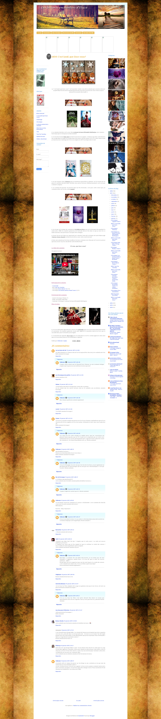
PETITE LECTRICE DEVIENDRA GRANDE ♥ (116, 394)
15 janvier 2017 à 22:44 (66, 384)
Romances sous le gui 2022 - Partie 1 (115, 354)
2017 (111, 193)
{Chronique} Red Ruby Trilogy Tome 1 (115, 244)
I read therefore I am (115, 388)
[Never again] (62, 52)
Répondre (58, 356)
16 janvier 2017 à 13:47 (76, 610)
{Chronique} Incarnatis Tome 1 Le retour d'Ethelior (114, 285)
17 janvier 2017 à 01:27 (73, 595)
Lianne (57, 418)
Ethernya (58, 645)
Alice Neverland (114, 342)
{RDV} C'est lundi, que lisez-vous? (115, 225)
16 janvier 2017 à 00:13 (67, 449)
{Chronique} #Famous (114, 229)
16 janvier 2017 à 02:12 (73, 489)
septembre (114, 201)
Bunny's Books (60, 621)
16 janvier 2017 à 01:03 (67, 500)
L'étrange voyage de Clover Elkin (115, 348)
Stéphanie (58, 574)
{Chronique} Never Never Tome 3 (115, 263)
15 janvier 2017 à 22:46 (66, 409)
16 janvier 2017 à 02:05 (73, 433)
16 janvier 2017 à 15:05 (70, 621)
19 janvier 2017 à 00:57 (67, 661)
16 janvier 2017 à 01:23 (68, 529)
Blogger (92, 715)
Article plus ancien (98, 700)
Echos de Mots (114, 346)
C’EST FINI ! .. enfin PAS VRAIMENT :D (116, 397)
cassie (57, 409)
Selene (57, 384)
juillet (113, 205)
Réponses (60, 359)
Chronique (39, 122)
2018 (111, 191)
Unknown (62, 362)
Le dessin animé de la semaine (42, 125)
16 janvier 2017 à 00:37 (71, 477)
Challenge (39, 119)
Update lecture (40, 136)
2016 (111, 303)
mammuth (81, 715)
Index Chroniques (56, 32)
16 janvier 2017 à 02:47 (73, 517)
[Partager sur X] (76, 341)
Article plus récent (58, 700)
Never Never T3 (62, 289)
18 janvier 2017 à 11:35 (67, 630)
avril (112, 212)
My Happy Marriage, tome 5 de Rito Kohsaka (116, 338)
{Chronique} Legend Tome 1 (115, 220)
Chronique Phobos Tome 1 (115, 248)
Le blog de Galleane (115, 336)
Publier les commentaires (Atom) (82, 705)
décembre (114, 195)
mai (112, 210)
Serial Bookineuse (60, 583)
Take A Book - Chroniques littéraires (116, 318)
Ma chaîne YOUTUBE (88, 32)
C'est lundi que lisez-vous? (42, 116)
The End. (112, 343)
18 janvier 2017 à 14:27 (67, 645)
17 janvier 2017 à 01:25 (73, 555)
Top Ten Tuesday (59, 287)
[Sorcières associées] (107, 52)
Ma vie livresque (60, 477)
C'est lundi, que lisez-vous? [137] (115, 384)
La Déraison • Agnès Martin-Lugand (115, 333)
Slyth (57, 539)
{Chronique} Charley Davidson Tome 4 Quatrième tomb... (114, 278)
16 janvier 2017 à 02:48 (73, 362)
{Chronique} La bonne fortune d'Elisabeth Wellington (115, 233)
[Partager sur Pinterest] (79, 341)
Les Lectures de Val (61, 350)
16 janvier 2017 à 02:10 (73, 462)
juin (112, 207)
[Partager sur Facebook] (78, 341)
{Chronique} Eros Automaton (115, 291)
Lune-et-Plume (114, 369)
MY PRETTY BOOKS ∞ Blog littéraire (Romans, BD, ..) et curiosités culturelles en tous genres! (116, 328)
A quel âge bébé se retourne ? (115, 366)
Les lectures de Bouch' (116, 364)
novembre (114, 197)
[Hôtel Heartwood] (96, 52)
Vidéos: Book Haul (41, 139)
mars (112, 214)
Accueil (39, 32)
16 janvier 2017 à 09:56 (68, 574)
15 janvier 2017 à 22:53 (66, 418)
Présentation (47, 32)
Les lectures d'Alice (115, 358)
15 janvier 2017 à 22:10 (77, 375)
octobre (113, 199)
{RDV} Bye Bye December (115, 294)
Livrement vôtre (114, 352)
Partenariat (78, 32)
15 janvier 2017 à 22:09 (73, 350)
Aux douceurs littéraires (62, 610)
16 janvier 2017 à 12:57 (72, 583)
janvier (113, 218)
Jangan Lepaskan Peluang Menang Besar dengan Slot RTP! (117, 321)
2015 (111, 305)
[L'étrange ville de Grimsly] (85, 52)
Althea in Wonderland (116, 375)
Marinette (58, 529)
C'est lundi (55, 285)
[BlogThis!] (75, 341)
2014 (111, 307)
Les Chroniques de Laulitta (63, 375)
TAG (37, 131)
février (113, 216)
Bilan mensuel (40, 113)
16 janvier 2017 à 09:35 (65, 539)
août (112, 203)
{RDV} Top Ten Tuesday (115, 267)
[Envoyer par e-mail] (73, 341)
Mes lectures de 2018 (68, 32)
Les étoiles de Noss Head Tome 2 (67, 290)
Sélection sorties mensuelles (41, 128)
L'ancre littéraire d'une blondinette (116, 381)
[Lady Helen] (51, 52)
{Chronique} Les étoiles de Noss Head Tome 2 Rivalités (116, 257)
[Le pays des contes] (73, 52)
